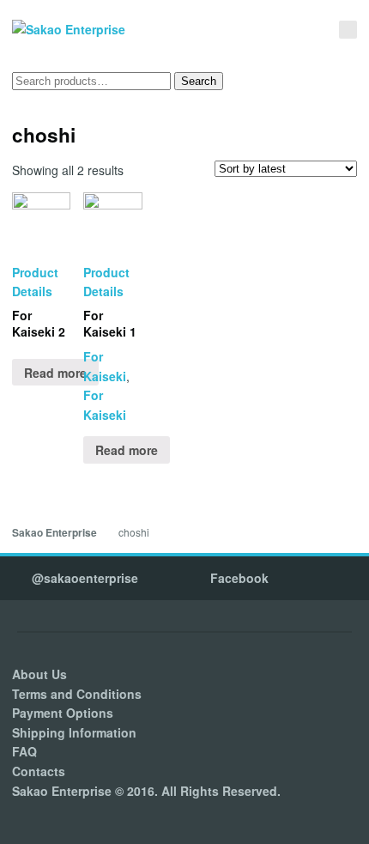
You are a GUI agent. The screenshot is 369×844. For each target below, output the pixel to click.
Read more (55, 372)
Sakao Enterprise (54, 532)
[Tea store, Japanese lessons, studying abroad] (68, 29)
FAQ (24, 751)
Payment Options (62, 712)
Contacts (38, 771)
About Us (39, 674)
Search (198, 81)
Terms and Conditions (77, 693)
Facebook (239, 577)
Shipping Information (74, 732)
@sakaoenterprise (85, 577)
